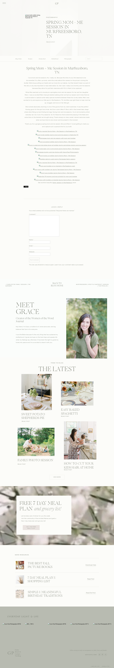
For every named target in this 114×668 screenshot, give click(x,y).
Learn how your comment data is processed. (68, 265)
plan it (26, 186)
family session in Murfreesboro (62, 182)
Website (31, 252)
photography (52, 17)
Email (31, 246)
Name (31, 240)
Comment (32, 214)
